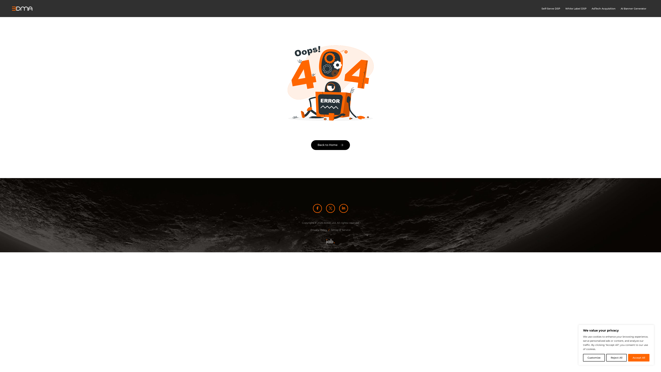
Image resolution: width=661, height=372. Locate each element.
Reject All (616, 357)
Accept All (639, 357)
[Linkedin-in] (343, 208)
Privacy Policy (319, 229)
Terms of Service (340, 229)
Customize (594, 357)
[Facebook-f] (317, 208)
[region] (616, 345)
